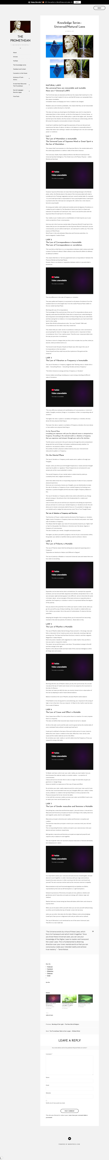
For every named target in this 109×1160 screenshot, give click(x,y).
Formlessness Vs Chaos (84, 1003)
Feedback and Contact (19, 69)
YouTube (15, 60)
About (15, 52)
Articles (15, 56)
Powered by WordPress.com (69, 1144)
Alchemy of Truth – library (18, 78)
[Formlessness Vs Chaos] (85, 998)
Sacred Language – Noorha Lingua (18, 91)
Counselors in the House (20, 73)
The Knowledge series (19, 65)
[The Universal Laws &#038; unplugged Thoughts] (69, 998)
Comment (49, 1054)
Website (48, 1093)
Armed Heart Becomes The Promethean (19, 85)
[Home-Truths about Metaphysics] (53, 998)
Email (47, 1085)
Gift (77, 2)
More (99, 8)
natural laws (49, 1015)
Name (47, 1077)
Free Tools (16, 96)
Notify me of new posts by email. (55, 1103)
